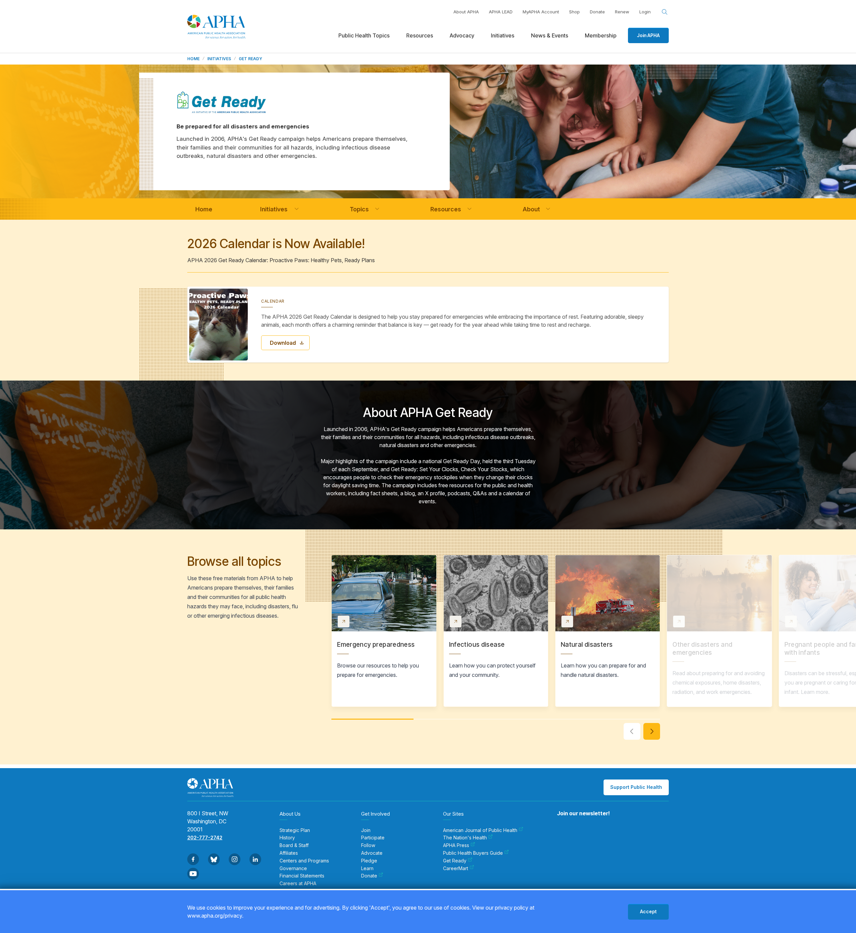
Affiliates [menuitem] (289, 853)
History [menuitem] (287, 837)
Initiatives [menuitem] (502, 35)
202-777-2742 (204, 837)
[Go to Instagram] (234, 859)
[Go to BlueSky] (214, 859)
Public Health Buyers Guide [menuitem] (473, 853)
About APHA (466, 11)
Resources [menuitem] (419, 35)
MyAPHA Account (541, 11)
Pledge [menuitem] (369, 860)
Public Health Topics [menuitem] (364, 35)
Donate (597, 11)
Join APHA (648, 35)
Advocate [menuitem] (372, 853)
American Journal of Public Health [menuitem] (480, 830)
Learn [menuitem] (367, 868)
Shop (574, 11)
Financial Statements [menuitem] (302, 875)
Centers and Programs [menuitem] (304, 860)
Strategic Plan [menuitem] (295, 830)
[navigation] (203, 209)
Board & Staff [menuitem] (294, 845)
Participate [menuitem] (373, 837)
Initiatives (219, 59)
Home (193, 59)
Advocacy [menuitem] (462, 35)
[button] (297, 209)
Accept (648, 911)
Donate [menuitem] (369, 875)
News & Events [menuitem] (549, 35)
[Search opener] (665, 12)
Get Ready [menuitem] (454, 860)
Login (645, 11)
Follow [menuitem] (368, 845)
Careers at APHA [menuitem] (298, 883)
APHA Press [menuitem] (456, 845)
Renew (622, 11)
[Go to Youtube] (193, 873)
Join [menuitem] (365, 830)
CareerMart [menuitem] (455, 868)
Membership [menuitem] (601, 35)
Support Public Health (636, 787)
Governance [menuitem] (293, 868)
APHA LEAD (501, 11)
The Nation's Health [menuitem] (465, 837)
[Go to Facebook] (193, 859)
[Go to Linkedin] (255, 859)
